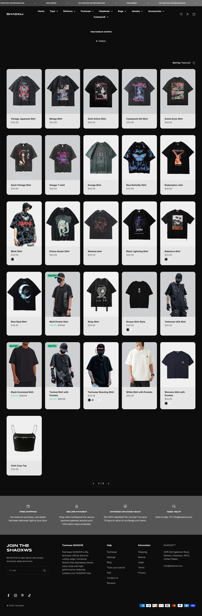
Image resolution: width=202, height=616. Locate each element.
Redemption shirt (174, 185)
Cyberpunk (100, 17)
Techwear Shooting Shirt (101, 392)
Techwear (112, 552)
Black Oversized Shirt (22, 392)
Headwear (104, 11)
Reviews (111, 583)
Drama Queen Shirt (59, 251)
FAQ (109, 572)
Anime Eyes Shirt (174, 118)
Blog (109, 562)
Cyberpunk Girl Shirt (137, 118)
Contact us (112, 577)
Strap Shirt (93, 321)
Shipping (142, 552)
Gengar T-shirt (57, 185)
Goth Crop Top (19, 465)
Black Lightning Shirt (137, 251)
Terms (141, 567)
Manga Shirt (55, 118)
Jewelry (136, 11)
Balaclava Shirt (172, 251)
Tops (52, 11)
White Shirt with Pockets (139, 392)
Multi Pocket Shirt (58, 321)
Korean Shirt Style (135, 321)
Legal (141, 562)
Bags (120, 11)
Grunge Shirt (94, 185)
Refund (141, 557)
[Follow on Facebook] (8, 595)
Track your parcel (116, 567)
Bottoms (68, 11)
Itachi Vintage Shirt (21, 185)
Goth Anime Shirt (97, 118)
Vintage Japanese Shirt (23, 118)
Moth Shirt (16, 251)
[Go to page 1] (93, 483)
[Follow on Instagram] (15, 595)
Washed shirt (95, 251)
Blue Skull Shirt (19, 321)
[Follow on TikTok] (29, 595)
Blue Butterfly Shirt (136, 185)
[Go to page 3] (108, 483)
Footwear (86, 11)
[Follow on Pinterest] (22, 595)
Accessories (154, 11)
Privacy (142, 572)
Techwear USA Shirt (175, 321)
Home (41, 11)
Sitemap (111, 557)
